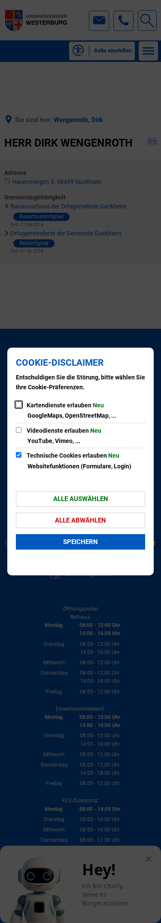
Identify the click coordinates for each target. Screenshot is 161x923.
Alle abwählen (80, 520)
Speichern (80, 542)
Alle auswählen (80, 499)
